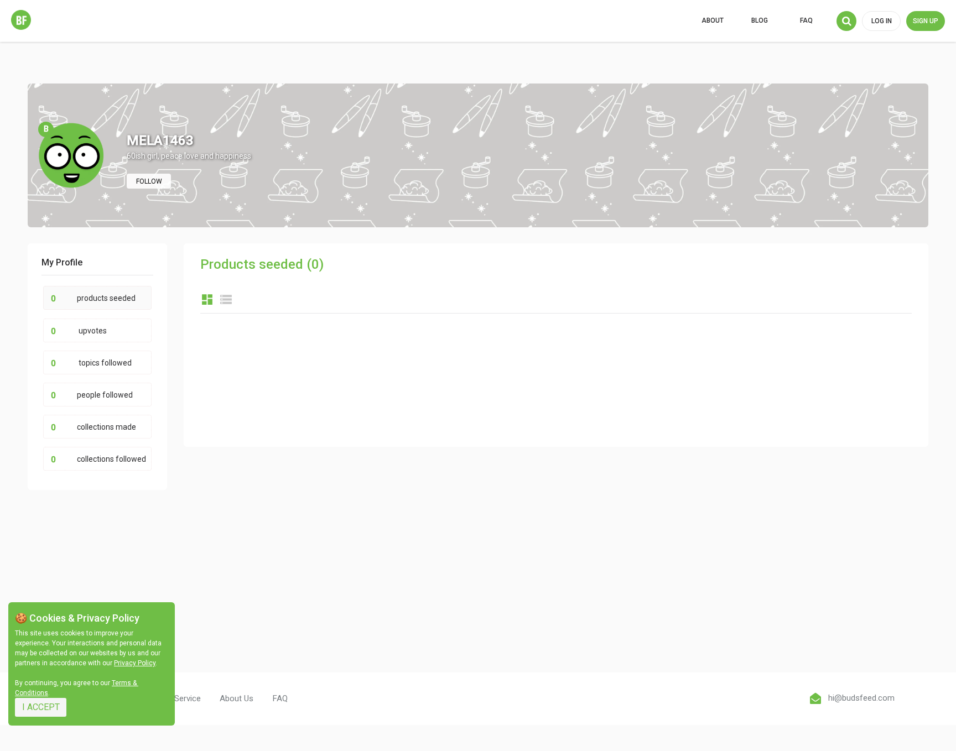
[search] (846, 21)
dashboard (207, 299)
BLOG (759, 20)
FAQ (806, 20)
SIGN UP (925, 21)
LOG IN (881, 21)
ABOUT (713, 20)
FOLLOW (149, 181)
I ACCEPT (41, 707)
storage (226, 299)
